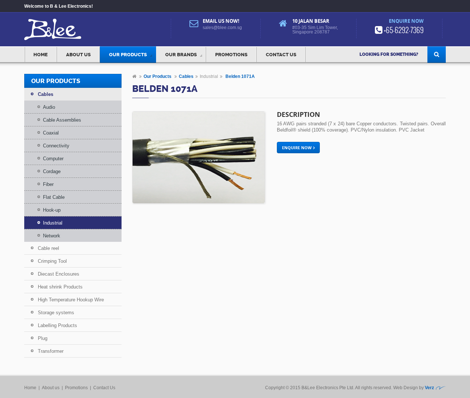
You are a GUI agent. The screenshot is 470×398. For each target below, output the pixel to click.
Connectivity (56, 145)
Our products (128, 54)
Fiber (48, 184)
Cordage (52, 171)
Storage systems (56, 312)
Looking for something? (388, 54)
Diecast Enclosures (58, 274)
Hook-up (52, 210)
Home (40, 54)
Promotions (231, 54)
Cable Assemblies (62, 120)
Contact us (281, 54)
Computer (53, 158)
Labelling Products (57, 325)
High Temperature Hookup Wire (71, 299)
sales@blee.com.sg (222, 27)
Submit (436, 54)
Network (51, 236)
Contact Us (104, 387)
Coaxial (51, 133)
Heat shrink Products (60, 287)
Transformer (51, 351)
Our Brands (181, 54)
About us (78, 54)
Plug (42, 338)
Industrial (52, 223)
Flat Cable (54, 197)
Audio (49, 107)
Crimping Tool (52, 261)
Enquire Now (297, 147)
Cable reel (48, 248)
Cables (45, 94)
